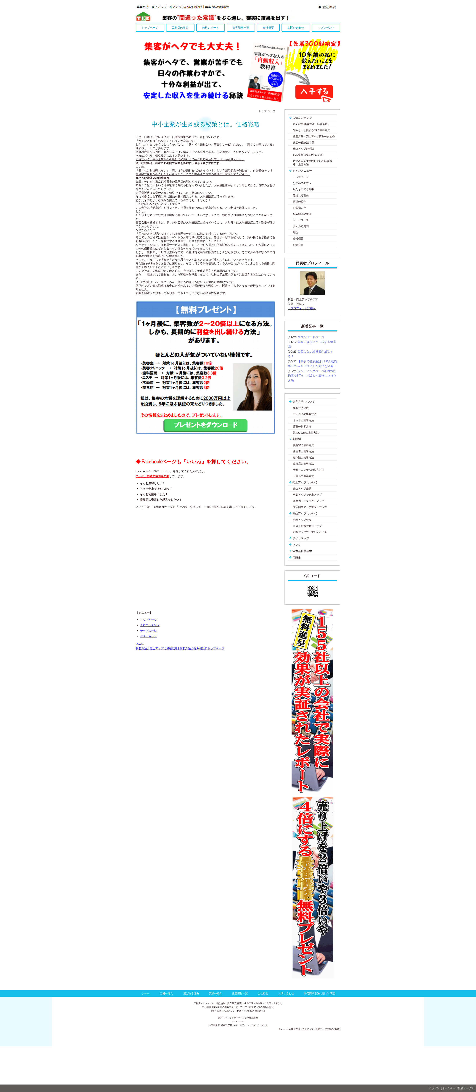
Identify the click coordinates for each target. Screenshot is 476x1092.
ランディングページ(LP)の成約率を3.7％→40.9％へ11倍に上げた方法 (312, 375)
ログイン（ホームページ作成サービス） (452, 1088)
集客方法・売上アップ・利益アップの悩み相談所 (315, 1029)
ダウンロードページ (311, 337)
